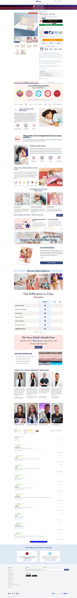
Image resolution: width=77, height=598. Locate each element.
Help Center (10, 570)
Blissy (11, 596)
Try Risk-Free (38, 347)
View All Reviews (51, 263)
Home (40, 16)
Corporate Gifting (10, 574)
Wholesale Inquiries (11, 573)
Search (9, 586)
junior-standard (43, 71)
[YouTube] (16, 593)
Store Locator (10, 587)
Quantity (40, 38)
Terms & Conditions (11, 575)
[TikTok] (18, 593)
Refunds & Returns (11, 578)
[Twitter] (10, 593)
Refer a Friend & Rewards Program (13, 584)
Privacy (9, 582)
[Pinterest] (12, 593)
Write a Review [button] (59, 430)
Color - (41, 30)
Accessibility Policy (11, 583)
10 (46, 541)
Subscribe (66, 569)
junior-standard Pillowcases (46, 16)
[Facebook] (8, 593)
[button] (55, 1)
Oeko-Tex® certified (46, 73)
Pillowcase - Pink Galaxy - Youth (18, 450)
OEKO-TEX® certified (20, 328)
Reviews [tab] (16, 436)
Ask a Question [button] (53, 430)
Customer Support (11, 569)
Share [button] (16, 452)
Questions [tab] (22, 436)
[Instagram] (14, 593)
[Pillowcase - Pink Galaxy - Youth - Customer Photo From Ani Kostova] (37, 431)
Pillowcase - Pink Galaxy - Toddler (19, 469)
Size (39, 26)
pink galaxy (42, 70)
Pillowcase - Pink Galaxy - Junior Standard (20, 489)
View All (59, 215)
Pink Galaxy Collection (54, 16)
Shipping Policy (10, 579)
